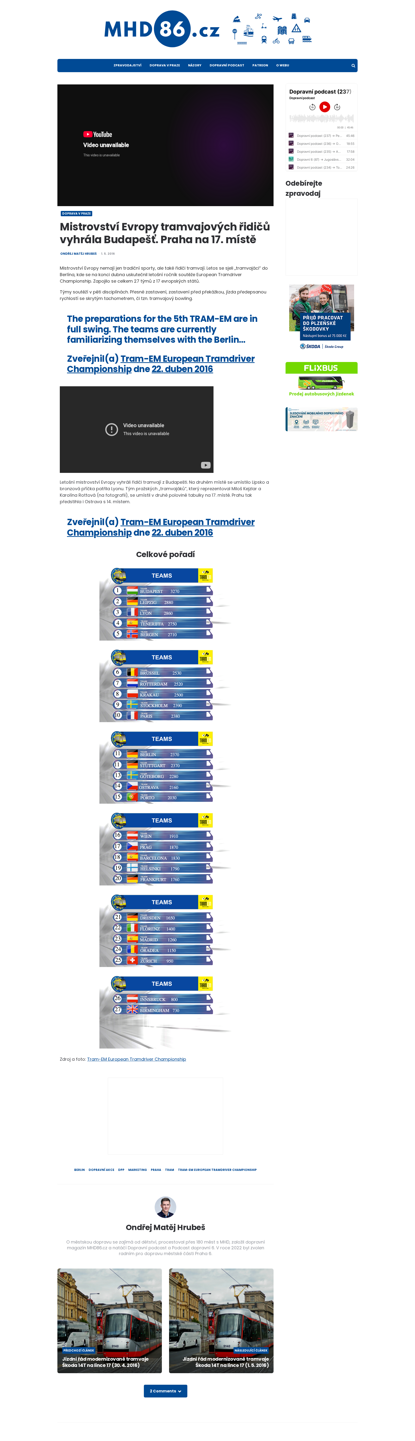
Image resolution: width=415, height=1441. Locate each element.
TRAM (169, 1170)
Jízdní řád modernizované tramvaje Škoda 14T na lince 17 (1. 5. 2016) (226, 1362)
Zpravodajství (127, 65)
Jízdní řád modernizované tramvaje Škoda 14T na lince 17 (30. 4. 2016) (105, 1362)
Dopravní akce (101, 1170)
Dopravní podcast (227, 65)
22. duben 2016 (182, 369)
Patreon (260, 65)
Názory (194, 65)
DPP (121, 1170)
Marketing (137, 1170)
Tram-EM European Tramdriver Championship (136, 1059)
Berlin (79, 1170)
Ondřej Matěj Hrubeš (78, 253)
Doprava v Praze (165, 65)
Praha (156, 1170)
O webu (282, 65)
